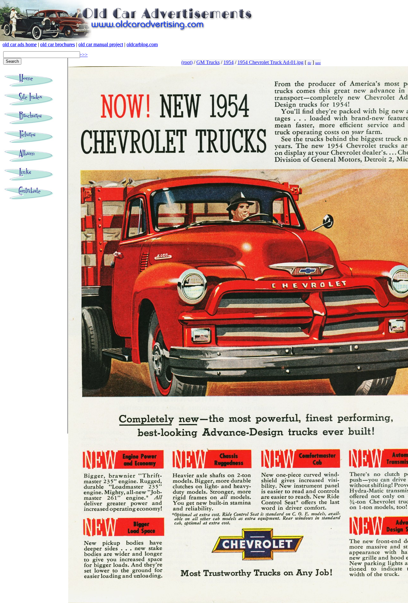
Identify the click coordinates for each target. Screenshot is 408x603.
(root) (187, 62)
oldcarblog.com (142, 44)
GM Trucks (208, 62)
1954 (228, 62)
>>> (83, 54)
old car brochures (57, 44)
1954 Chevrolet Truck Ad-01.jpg (270, 62)
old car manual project (100, 44)
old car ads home (20, 44)
